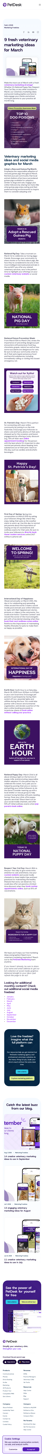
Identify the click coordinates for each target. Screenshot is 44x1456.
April (9, 1003)
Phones (5, 1377)
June (9, 1008)
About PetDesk (7, 1407)
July (8, 1010)
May (9, 1005)
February (11, 999)
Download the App (29, 1424)
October (10, 1017)
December (11, 1021)
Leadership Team (8, 1410)
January (10, 996)
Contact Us (6, 1419)
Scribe (5, 1382)
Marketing (6, 1385)
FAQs (25, 1393)
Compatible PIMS (8, 1394)
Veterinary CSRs (28, 1380)
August (10, 1012)
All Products (7, 1388)
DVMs (25, 1374)
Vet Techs (26, 1382)
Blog (24, 1396)
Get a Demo (7, 1396)
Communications (8, 1374)
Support (26, 1399)
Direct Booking (7, 1380)
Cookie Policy (7, 1424)
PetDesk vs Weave (29, 1413)
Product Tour (7, 1391)
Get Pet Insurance (29, 1427)
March (9, 1001)
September (11, 1015)
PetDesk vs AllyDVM (29, 1407)
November (11, 1019)
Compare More (28, 1416)
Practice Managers (29, 1377)
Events (5, 1416)
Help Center (27, 1390)
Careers (5, 1413)
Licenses (5, 1422)
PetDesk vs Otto (28, 1410)
